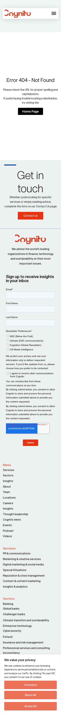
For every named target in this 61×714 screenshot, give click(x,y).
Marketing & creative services (22, 559)
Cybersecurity (12, 630)
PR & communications (16, 553)
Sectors (8, 475)
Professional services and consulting (26, 648)
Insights (8, 481)
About (7, 486)
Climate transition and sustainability (26, 620)
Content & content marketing (21, 581)
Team (6, 492)
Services (8, 470)
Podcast (8, 530)
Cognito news (12, 519)
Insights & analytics (15, 586)
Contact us (30, 215)
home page (30, 111)
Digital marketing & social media (23, 564)
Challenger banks (14, 614)
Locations (9, 497)
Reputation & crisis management (24, 575)
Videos (7, 536)
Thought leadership (15, 514)
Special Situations (14, 570)
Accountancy (11, 652)
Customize (30, 685)
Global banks (11, 608)
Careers (8, 503)
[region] (30, 684)
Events (7, 525)
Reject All (30, 695)
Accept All (31, 706)
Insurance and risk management (23, 642)
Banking (8, 603)
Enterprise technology (17, 625)
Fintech (8, 636)
